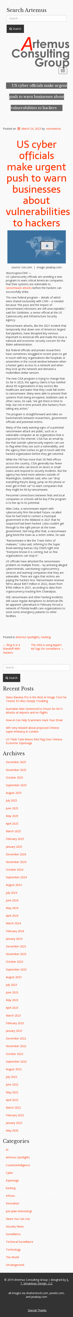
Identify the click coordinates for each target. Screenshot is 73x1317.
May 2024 (12, 908)
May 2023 (12, 1000)
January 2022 (14, 1123)
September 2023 (16, 969)
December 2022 (16, 1038)
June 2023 (12, 992)
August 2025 (14, 793)
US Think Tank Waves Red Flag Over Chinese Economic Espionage (34, 741)
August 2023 (14, 977)
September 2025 (16, 785)
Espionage (12, 1180)
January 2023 (14, 1031)
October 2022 (14, 1054)
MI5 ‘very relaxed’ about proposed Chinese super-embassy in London (32, 729)
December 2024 (16, 854)
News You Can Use (18, 1219)
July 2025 (11, 800)
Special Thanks (37, 1310)
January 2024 (14, 939)
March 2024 (13, 923)
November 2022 (16, 1046)
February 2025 (15, 839)
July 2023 (11, 985)
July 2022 (11, 1077)
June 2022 (12, 1084)
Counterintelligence (18, 1165)
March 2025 (13, 831)
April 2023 (12, 1007)
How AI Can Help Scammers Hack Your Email (34, 720)
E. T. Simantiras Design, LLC (44, 1281)
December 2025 (16, 762)
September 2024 (16, 877)
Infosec (10, 1196)
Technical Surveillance (19, 1242)
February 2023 (15, 1023)
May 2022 (12, 1092)
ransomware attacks (19, 288)
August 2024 (14, 885)
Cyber (9, 1173)
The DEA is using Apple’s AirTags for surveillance (47, 646)
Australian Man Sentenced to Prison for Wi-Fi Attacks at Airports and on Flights (34, 710)
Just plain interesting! (19, 1211)
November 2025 (16, 770)
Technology (13, 1249)
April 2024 (12, 915)
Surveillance (13, 1234)
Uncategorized (15, 1265)
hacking (46, 637)
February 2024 (15, 931)
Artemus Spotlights (28, 637)
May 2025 (12, 816)
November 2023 (16, 954)
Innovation (12, 1203)
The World (12, 1257)
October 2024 (14, 869)
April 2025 (12, 823)
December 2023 (16, 946)
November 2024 (16, 862)
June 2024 (12, 900)
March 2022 (13, 1107)
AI (7, 1149)
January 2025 (14, 846)
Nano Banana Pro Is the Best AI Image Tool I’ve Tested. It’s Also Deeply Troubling (36, 699)
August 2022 (14, 1069)
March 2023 (13, 1015)
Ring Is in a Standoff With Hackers (11, 648)
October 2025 (14, 777)
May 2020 (12, 1130)
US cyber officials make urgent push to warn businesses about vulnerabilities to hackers (38, 96)
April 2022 (12, 1100)
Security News (15, 1226)
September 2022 (16, 1061)
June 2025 (12, 808)
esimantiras (53, 128)
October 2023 (14, 961)
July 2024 (11, 893)
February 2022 (15, 1115)
